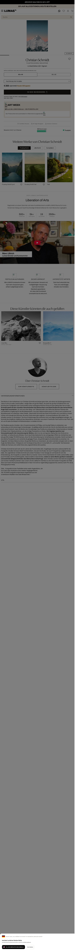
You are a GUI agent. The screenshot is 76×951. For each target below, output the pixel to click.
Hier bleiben (30, 947)
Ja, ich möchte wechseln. (15, 947)
